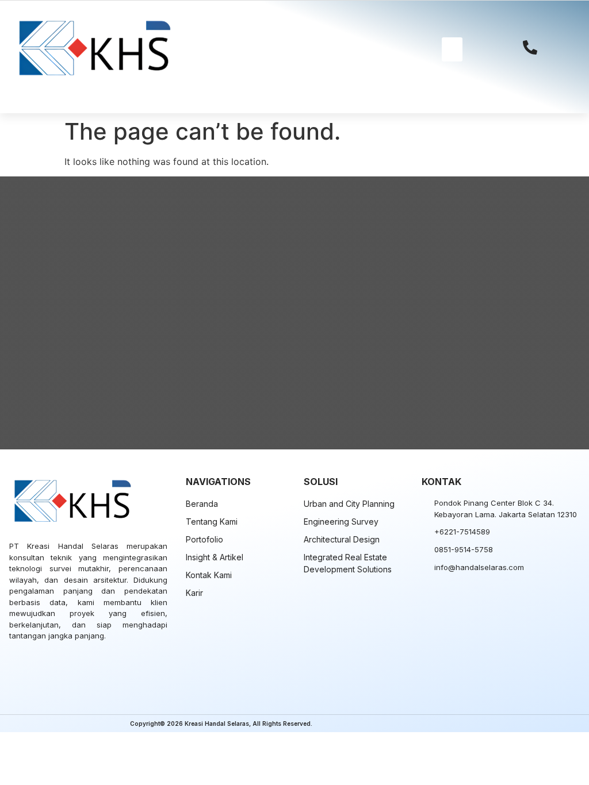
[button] (452, 49)
